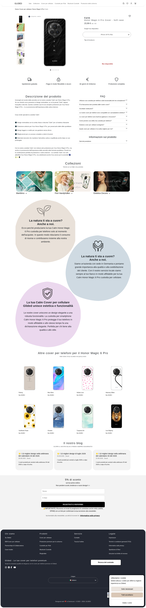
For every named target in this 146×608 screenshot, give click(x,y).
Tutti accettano (127, 595)
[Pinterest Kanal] (9, 567)
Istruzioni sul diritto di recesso (118, 553)
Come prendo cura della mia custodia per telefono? (95, 121)
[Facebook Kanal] (12, 567)
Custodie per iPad (60, 3)
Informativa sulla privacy (90, 516)
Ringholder (43, 553)
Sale (30, 3)
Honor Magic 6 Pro (38, 9)
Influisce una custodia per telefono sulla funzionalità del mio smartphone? (102, 100)
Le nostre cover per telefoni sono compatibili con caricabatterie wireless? (102, 112)
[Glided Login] (131, 4)
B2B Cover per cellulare (12, 541)
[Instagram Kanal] (6, 567)
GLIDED (18, 3)
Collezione (36, 3)
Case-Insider (9, 549)
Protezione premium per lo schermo (51, 541)
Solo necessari (127, 589)
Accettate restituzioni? (86, 108)
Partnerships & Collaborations (14, 545)
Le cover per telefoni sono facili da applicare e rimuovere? (97, 117)
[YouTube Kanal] (15, 567)
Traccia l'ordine (79, 541)
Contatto (77, 537)
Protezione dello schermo (89, 3)
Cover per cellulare (47, 3)
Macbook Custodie (73, 3)
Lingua (73, 576)
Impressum (112, 537)
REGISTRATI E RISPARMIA (73, 504)
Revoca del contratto (106, 562)
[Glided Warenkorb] (135, 4)
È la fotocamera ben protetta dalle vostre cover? (94, 104)
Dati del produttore (85, 141)
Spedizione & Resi (114, 549)
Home (17, 9)
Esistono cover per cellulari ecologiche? (91, 125)
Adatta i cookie (127, 603)
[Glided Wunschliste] (123, 4)
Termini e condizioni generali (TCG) (120, 541)
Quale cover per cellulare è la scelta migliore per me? (96, 129)
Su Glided (8, 537)
